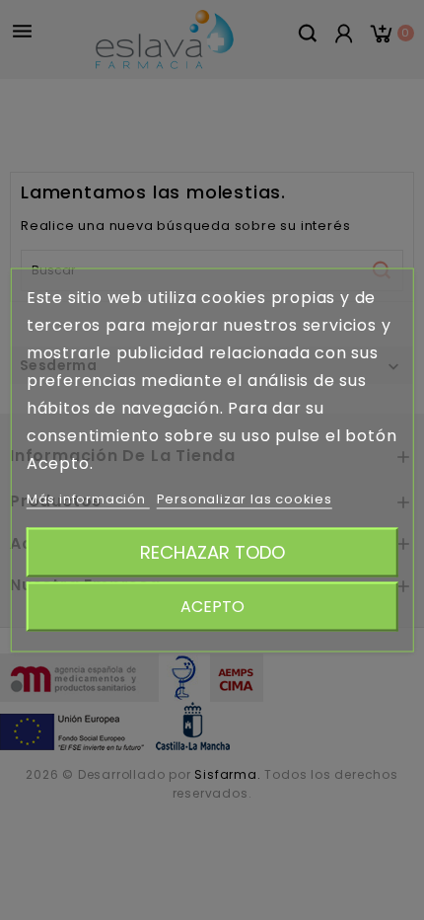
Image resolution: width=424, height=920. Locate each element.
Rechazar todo (212, 552)
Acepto (212, 606)
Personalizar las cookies (244, 499)
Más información (88, 499)
